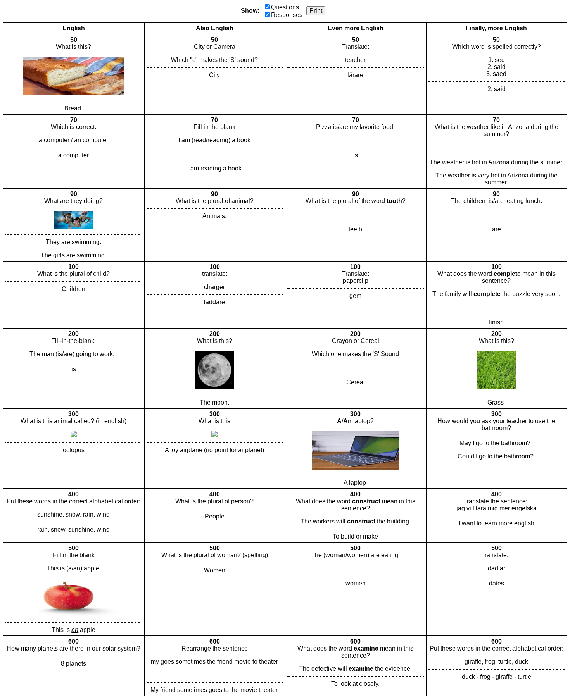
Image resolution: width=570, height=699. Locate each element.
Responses (286, 15)
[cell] (73, 74)
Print (315, 10)
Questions (285, 7)
